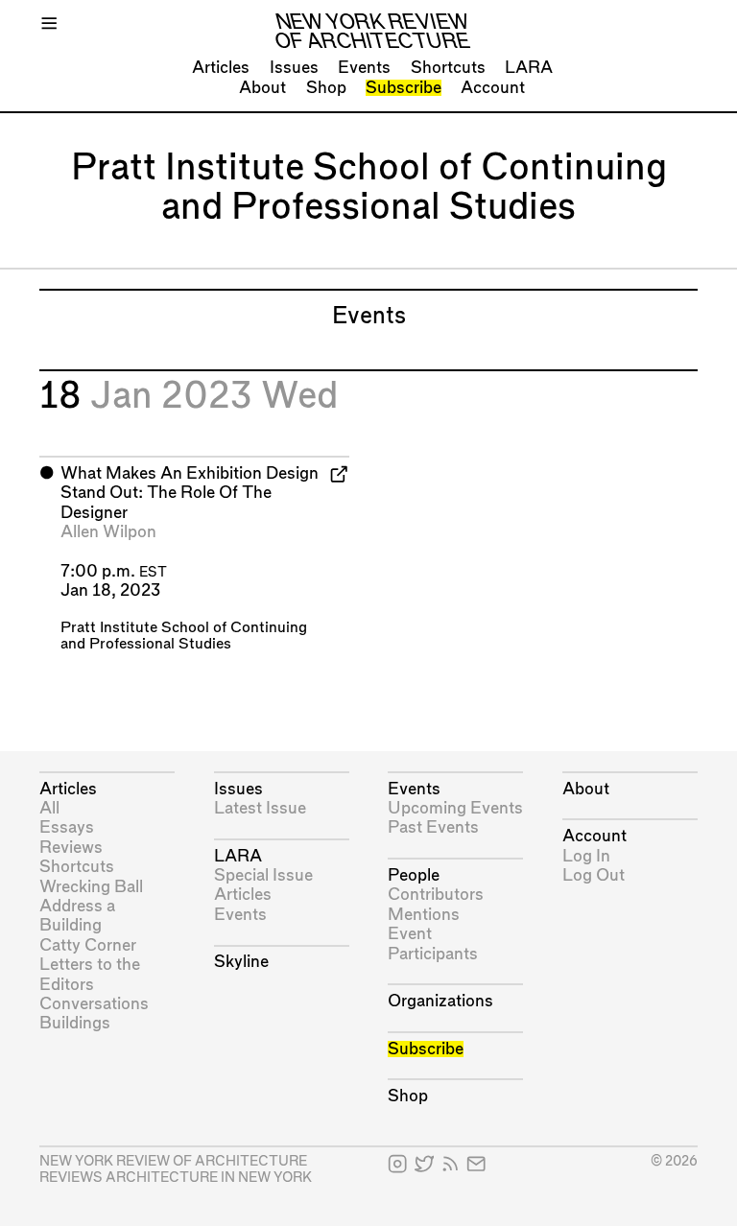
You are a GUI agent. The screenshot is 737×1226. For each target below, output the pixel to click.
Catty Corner (87, 945)
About (262, 88)
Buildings (74, 1023)
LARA (529, 67)
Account (493, 88)
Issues (294, 67)
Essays (66, 827)
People (414, 875)
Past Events (433, 827)
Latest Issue (260, 808)
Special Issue (263, 875)
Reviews (71, 847)
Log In (586, 856)
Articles (221, 67)
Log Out (593, 875)
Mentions (424, 915)
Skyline (241, 962)
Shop (326, 88)
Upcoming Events (455, 808)
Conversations (94, 1004)
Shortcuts (448, 67)
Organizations (440, 1001)
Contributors (436, 894)
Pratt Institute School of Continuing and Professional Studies (183, 636)
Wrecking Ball (91, 887)
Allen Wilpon (108, 532)
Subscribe (403, 88)
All (49, 808)
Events (364, 67)
